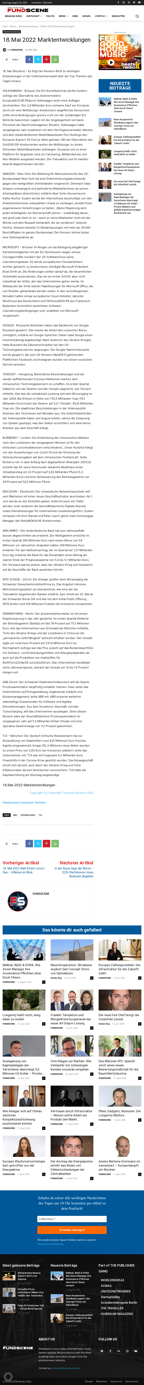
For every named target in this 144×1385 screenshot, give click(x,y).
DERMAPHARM (28, 815)
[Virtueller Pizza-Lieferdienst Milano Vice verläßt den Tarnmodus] (9, 1292)
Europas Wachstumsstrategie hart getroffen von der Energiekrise (24, 1165)
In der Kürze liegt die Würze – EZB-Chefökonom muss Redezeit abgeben (74, 872)
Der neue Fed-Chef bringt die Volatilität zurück (127, 183)
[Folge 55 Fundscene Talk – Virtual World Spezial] (9, 1308)
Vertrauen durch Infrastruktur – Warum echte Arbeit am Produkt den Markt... (71, 1115)
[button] (137, 16)
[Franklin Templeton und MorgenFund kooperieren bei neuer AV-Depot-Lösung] (105, 166)
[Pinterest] (46, 59)
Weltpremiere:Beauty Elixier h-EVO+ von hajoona (29, 1276)
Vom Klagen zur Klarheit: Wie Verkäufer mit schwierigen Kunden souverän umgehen (71, 1065)
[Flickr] (119, 1351)
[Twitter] (129, 3)
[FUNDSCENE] (5, 50)
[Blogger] (102, 1351)
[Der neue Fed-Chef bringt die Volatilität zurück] (105, 184)
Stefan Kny (56, 977)
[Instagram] (124, 3)
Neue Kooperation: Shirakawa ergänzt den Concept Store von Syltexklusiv (71, 969)
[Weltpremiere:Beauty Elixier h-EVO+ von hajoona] (9, 1275)
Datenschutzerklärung (50, 1243)
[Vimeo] (134, 3)
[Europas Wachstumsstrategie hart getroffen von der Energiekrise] (24, 1146)
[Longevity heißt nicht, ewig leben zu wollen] (105, 154)
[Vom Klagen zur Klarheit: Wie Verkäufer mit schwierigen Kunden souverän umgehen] (72, 1046)
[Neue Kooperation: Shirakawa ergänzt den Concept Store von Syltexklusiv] (105, 122)
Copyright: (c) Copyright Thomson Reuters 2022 (61, 793)
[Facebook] (118, 3)
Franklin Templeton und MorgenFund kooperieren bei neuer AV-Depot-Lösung (71, 1019)
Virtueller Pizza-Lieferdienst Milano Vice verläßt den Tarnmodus (31, 1292)
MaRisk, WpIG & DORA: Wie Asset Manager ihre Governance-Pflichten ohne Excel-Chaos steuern (126, 105)
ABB (15, 815)
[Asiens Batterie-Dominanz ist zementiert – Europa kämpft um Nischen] (120, 1146)
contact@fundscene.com (66, 1368)
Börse (13, 26)
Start (5, 26)
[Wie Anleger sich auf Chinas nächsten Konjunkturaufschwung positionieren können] (24, 1096)
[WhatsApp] (55, 59)
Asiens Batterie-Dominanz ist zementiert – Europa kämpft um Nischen (119, 1165)
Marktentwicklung (28, 26)
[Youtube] (139, 3)
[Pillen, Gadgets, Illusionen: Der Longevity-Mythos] (120, 1096)
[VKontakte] (135, 1351)
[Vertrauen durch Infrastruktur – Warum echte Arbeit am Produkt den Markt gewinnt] (72, 1096)
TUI (40, 815)
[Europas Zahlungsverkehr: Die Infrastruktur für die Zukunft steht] (105, 139)
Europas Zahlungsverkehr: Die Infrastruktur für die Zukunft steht (127, 140)
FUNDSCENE (16, 49)
